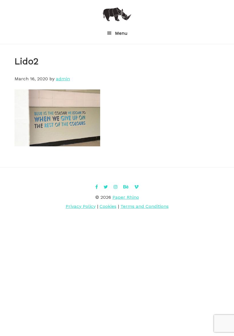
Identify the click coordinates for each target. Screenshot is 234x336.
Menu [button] (121, 33)
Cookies (108, 206)
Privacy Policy (81, 206)
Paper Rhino (117, 14)
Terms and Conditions (144, 206)
